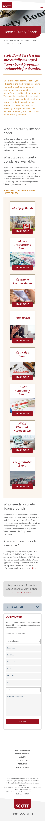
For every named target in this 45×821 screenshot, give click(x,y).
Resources (22, 764)
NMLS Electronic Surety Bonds (22, 427)
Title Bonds (22, 318)
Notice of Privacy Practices (16, 778)
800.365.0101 (22, 814)
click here (35, 568)
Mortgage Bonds (22, 208)
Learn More (22, 231)
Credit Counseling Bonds (22, 391)
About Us (22, 757)
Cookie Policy (31, 778)
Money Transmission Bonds (22, 245)
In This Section (14, 607)
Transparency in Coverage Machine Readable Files (22, 781)
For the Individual (23, 754)
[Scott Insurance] (7, 5)
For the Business (22, 750)
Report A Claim (22, 767)
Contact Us (23, 760)
